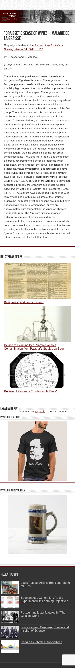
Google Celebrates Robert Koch (41, 642)
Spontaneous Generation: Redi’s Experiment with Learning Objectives (44, 599)
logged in (40, 411)
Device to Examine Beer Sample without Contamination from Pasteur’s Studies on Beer (34, 346)
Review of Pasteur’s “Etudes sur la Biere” (30, 391)
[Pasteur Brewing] (37, 16)
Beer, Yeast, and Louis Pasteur (24, 302)
